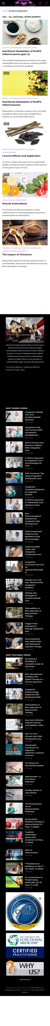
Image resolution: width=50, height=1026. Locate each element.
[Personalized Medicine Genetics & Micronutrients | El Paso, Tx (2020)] (14, 823)
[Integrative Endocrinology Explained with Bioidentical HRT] (14, 693)
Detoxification (8, 149)
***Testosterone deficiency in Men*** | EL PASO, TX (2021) (34, 866)
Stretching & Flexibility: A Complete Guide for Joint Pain (34, 663)
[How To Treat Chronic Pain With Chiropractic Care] (14, 738)
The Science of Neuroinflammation (34, 764)
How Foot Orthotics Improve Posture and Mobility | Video (34, 722)
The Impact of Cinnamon (17, 254)
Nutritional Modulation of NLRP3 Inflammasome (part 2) (21, 53)
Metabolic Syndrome (11, 248)
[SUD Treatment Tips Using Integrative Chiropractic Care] (14, 477)
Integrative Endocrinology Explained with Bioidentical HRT (33, 693)
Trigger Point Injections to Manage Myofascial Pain (34, 627)
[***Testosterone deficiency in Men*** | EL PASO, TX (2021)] (14, 868)
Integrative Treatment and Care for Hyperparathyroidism (34, 567)
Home (4, 11)
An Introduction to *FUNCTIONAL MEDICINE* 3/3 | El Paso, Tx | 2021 (34, 881)
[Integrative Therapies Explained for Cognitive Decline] (14, 491)
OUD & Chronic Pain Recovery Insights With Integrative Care (34, 447)
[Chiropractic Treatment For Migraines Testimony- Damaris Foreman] (14, 749)
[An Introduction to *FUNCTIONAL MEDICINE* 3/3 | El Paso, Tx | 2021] (14, 881)
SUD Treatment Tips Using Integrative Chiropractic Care (34, 476)
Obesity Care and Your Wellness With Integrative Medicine (34, 584)
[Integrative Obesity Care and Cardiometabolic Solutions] (14, 416)
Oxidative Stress (30, 48)
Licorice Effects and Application (21, 155)
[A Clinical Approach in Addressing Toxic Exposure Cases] (14, 504)
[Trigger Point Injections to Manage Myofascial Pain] (14, 628)
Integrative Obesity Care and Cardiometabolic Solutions (34, 416)
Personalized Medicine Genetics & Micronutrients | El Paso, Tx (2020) (34, 823)
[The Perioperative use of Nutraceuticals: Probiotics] (14, 808)
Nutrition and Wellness (12, 48)
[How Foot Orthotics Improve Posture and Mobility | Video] (14, 724)
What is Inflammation (31, 851)
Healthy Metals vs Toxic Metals (33, 791)
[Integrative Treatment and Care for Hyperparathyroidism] (14, 566)
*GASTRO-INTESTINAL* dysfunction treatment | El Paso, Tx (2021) (34, 837)
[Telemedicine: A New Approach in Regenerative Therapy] (14, 612)
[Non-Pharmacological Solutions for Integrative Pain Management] (14, 518)
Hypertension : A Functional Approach (33, 779)
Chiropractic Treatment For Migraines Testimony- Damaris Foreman (34, 750)
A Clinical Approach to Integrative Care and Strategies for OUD (34, 462)
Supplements (32, 98)
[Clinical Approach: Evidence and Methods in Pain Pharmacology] (14, 535)
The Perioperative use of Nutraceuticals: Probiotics (33, 808)
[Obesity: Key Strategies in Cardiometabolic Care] (14, 597)
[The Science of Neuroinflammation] (14, 767)
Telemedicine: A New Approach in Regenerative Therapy (33, 612)
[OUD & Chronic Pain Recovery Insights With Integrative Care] (14, 447)
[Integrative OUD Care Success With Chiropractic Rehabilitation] (14, 431)
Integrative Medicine (18, 98)
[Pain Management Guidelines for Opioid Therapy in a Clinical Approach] (14, 678)
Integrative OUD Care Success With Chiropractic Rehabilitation (33, 431)
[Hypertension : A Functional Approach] (14, 781)
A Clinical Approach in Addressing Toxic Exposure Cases (34, 502)
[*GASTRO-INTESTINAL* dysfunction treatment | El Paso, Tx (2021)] (14, 836)
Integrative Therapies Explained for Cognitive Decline (34, 491)
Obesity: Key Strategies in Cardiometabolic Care (33, 597)
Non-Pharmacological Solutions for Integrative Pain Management (33, 518)
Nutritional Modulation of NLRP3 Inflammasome (21, 103)
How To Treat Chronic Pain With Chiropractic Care (33, 736)
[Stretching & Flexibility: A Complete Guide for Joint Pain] (14, 663)
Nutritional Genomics (25, 149)
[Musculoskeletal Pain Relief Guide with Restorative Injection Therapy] (14, 643)
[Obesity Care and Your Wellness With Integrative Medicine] (14, 584)
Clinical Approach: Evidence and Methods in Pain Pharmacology (33, 535)
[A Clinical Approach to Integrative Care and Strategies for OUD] (14, 462)
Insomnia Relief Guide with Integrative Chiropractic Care (33, 551)
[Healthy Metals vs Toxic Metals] (14, 794)
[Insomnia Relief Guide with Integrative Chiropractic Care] (14, 551)
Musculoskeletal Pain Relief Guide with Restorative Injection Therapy (33, 643)
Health (5, 98)
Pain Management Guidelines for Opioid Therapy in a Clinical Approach (34, 678)
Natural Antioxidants (14, 203)
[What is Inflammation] (14, 854)
